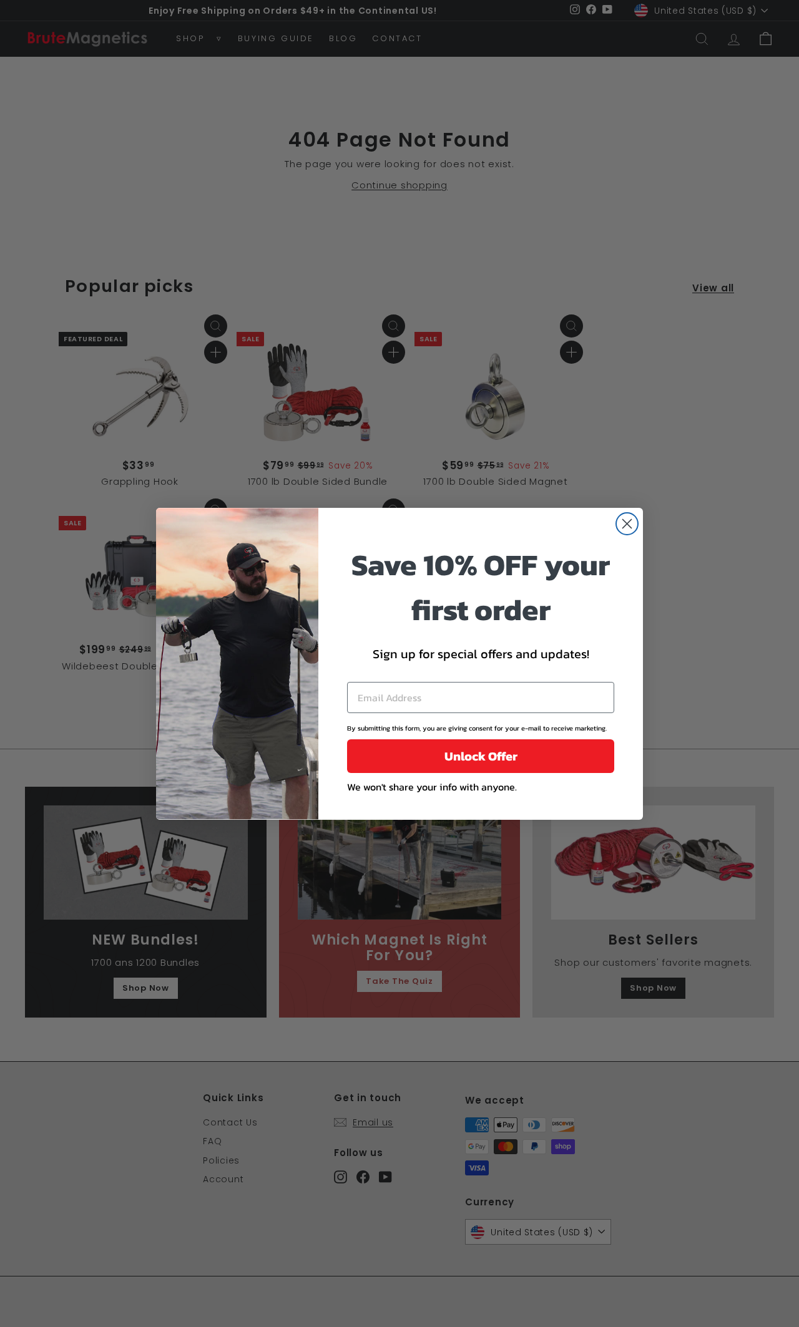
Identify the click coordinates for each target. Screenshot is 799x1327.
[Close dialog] (627, 524)
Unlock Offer (480, 756)
